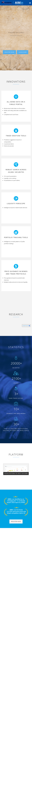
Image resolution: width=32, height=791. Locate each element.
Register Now (9, 52)
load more (25, 325)
